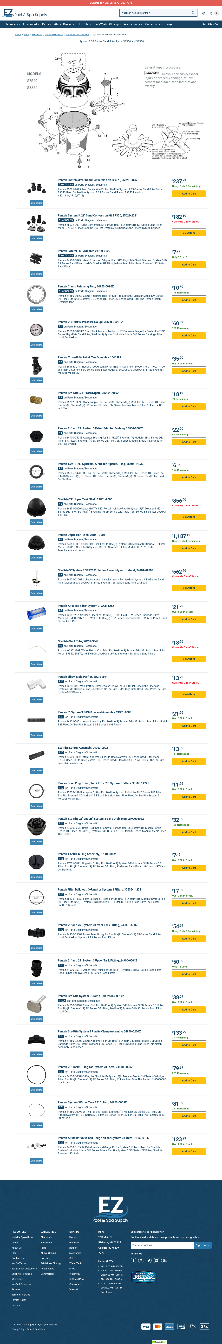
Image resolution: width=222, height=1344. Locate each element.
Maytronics (75, 1253)
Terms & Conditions (36, 1329)
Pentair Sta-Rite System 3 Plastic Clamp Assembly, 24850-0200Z (99, 1031)
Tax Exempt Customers (24, 1268)
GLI (71, 1258)
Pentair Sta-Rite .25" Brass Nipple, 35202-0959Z (88, 393)
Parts (45, 24)
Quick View (36, 735)
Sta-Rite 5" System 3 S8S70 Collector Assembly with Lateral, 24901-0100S (105, 570)
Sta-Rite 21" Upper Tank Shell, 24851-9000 (85, 499)
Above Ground (63, 24)
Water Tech (75, 1263)
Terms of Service (21, 1294)
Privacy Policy (19, 1299)
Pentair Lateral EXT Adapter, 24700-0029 (84, 251)
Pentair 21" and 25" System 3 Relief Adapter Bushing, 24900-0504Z (100, 428)
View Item (189, 694)
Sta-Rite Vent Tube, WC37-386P (78, 641)
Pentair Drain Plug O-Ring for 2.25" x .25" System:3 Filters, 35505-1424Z (103, 783)
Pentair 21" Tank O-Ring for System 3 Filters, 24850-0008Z (95, 1067)
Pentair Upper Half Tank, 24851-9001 (81, 534)
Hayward (74, 1242)
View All (73, 1289)
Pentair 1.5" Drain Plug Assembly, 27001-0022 (87, 854)
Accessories (132, 24)
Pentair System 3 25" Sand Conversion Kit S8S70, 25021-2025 (97, 180)
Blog (169, 24)
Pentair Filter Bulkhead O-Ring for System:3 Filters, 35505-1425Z (99, 889)
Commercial (153, 24)
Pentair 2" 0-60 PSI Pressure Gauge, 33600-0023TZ (90, 322)
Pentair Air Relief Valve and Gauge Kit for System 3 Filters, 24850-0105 (103, 1138)
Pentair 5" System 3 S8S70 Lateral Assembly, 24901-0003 (94, 712)
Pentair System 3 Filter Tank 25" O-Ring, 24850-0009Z (92, 1102)
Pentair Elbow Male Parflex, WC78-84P (82, 676)
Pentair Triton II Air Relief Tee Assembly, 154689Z (89, 357)
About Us (17, 1247)
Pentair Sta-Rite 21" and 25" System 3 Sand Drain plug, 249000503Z (101, 818)
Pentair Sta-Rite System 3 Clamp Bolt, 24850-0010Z (91, 996)
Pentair (73, 1237)
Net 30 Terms (19, 1263)
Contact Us (18, 1258)
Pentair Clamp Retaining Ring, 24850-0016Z (86, 286)
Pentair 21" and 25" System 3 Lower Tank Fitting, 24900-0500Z (98, 925)
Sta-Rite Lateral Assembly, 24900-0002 (83, 747)
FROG (72, 1268)
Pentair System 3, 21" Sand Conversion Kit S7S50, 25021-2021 (98, 215)
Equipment (30, 24)
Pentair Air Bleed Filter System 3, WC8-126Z (86, 605)
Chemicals (11, 24)
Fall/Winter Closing (107, 24)
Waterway (74, 1273)
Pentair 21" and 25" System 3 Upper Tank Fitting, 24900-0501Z (97, 960)
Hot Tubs (83, 24)
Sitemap (16, 1305)
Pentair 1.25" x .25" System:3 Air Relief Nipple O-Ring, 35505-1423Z (101, 464)
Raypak (73, 1247)
